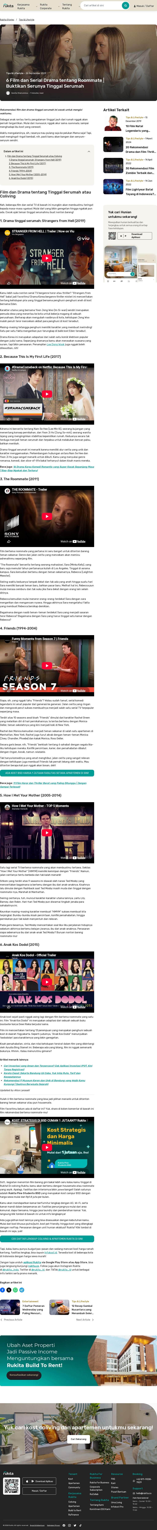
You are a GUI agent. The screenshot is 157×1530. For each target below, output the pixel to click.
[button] (143, 6)
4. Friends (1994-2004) (20, 171)
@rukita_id (37, 1269)
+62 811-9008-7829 (144, 1481)
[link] (134, 236)
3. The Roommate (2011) (21, 167)
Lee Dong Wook (55, 344)
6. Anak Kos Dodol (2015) (21, 178)
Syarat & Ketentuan (37, 1525)
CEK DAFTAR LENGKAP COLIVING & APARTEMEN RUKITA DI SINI (47, 1238)
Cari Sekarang (78, 1439)
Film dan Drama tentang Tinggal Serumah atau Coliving (34, 156)
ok (49, 1252)
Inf (46, 1252)
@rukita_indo (10, 1269)
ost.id (54, 1252)
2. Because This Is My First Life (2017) (27, 163)
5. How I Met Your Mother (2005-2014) (28, 174)
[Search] (125, 5)
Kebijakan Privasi (53, 1525)
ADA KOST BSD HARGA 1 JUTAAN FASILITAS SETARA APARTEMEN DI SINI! (47, 773)
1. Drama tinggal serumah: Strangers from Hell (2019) (35, 160)
